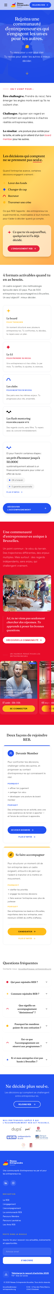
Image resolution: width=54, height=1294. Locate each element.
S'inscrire (27, 1260)
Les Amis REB (9, 1224)
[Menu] (6, 5)
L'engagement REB (22, 248)
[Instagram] (13, 1183)
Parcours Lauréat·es (12, 1220)
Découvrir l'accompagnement (19, 508)
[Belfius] (38, 1129)
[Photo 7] (30, 609)
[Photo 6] (28, 609)
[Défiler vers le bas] (27, 73)
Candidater (25, 931)
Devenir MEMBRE (20, 830)
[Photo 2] (20, 609)
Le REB (6, 1200)
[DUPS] (17, 1129)
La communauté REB (12, 1212)
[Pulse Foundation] (23, 1145)
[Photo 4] (24, 609)
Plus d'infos (12, 492)
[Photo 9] (34, 609)
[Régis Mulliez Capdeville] (31, 1145)
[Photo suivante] (46, 593)
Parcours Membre (11, 1216)
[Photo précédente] (7, 593)
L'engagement (9, 1204)
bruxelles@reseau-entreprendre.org (34, 969)
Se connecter (19, 708)
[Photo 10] (36, 609)
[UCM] (19, 1137)
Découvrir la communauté (22, 640)
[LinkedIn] (6, 1183)
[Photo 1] (18, 609)
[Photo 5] (26, 609)
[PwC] (28, 1129)
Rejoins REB (24, 1104)
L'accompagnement (12, 1208)
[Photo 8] (32, 609)
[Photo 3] (22, 609)
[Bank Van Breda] (41, 1137)
